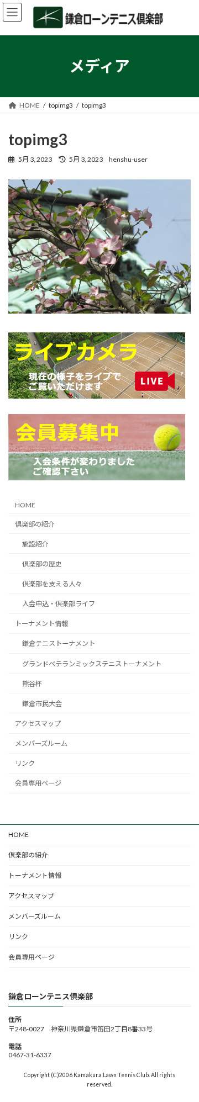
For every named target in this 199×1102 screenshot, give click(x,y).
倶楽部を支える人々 (52, 584)
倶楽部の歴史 (42, 564)
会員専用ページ (38, 784)
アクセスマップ (38, 723)
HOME (25, 505)
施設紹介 (35, 544)
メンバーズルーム (41, 744)
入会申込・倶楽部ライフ (58, 604)
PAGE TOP (183, 1057)
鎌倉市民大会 (42, 704)
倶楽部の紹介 (35, 524)
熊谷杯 (32, 684)
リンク (25, 764)
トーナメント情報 (41, 624)
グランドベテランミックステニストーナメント (91, 664)
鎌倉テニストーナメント (58, 644)
